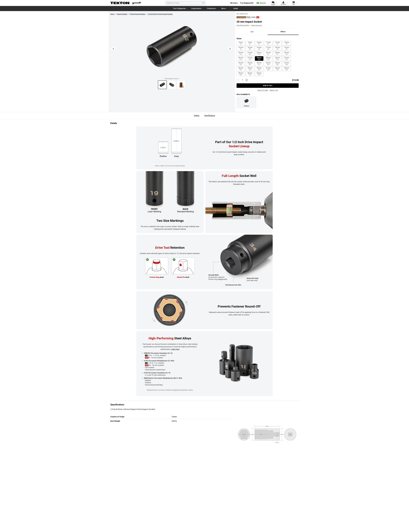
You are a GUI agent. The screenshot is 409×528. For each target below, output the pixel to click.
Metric (283, 32)
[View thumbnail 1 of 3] (162, 84)
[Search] (203, 3)
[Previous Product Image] (113, 49)
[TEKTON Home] (125, 3)
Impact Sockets (122, 14)
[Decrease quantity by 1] (238, 80)
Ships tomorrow (256, 25)
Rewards (263, 3)
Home (112, 14)
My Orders (234, 3)
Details (196, 116)
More (223, 8)
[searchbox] (185, 3)
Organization (196, 8)
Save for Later (262, 90)
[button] (172, 46)
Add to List (274, 90)
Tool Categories (179, 8)
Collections (211, 8)
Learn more (175, 349)
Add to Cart (267, 86)
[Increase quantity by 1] (246, 80)
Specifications (209, 116)
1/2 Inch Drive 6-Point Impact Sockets (160, 14)
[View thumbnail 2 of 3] (171, 84)
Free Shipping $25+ (247, 3)
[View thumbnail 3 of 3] (181, 84)
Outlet (235, 8)
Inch (252, 32)
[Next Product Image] (230, 49)
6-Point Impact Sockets (137, 14)
